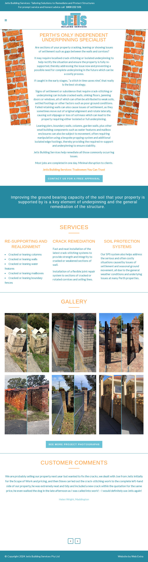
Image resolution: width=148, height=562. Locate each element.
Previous (70, 541)
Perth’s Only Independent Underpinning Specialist (74, 37)
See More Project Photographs (74, 444)
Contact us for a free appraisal (74, 178)
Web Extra (137, 556)
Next (77, 541)
